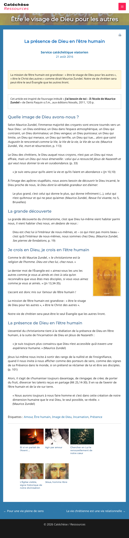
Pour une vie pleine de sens (23, 511)
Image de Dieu (62, 417)
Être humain (42, 417)
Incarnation (81, 417)
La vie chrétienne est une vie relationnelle (96, 511)
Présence (96, 417)
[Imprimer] (120, 35)
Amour (28, 417)
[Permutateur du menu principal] (122, 6)
